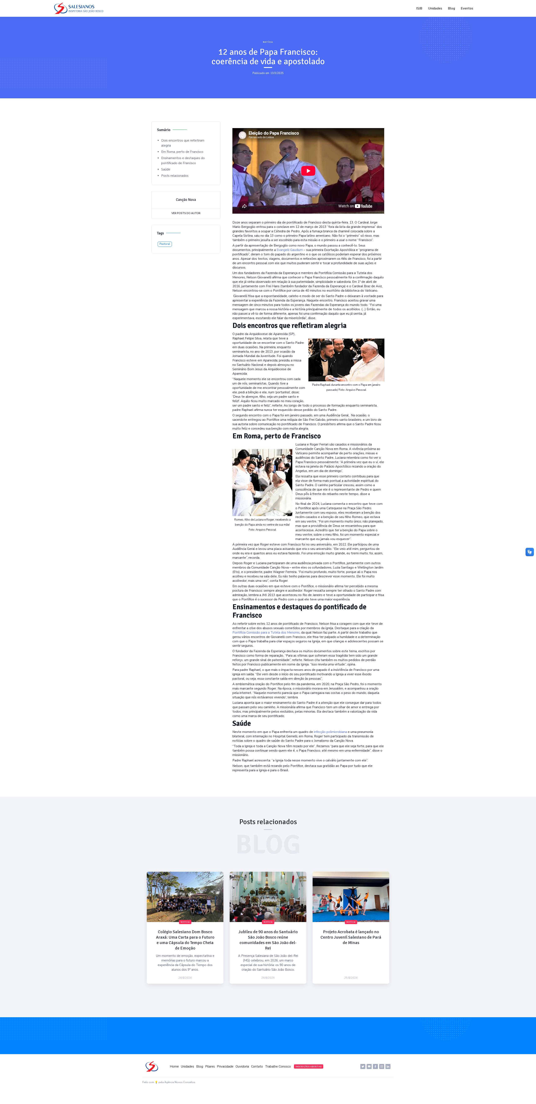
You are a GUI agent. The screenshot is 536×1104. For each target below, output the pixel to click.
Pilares (210, 1066)
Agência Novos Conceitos (179, 1082)
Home (174, 1066)
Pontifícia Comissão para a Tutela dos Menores (266, 632)
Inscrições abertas (309, 1066)
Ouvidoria (242, 1066)
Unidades (435, 8)
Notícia (268, 42)
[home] (80, 8)
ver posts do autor (185, 213)
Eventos (467, 8)
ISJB (419, 8)
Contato (257, 1066)
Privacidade (225, 1066)
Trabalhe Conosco (278, 1066)
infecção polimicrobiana (330, 732)
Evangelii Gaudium (290, 250)
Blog (451, 8)
